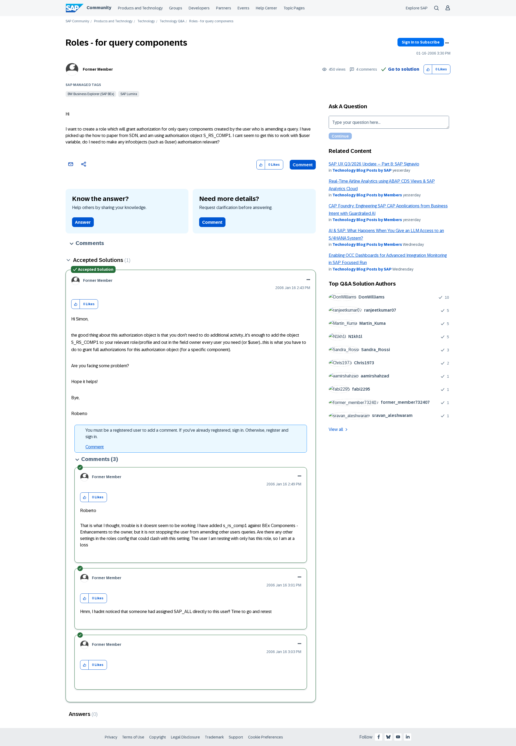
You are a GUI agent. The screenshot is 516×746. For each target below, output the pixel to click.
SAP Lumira (128, 94)
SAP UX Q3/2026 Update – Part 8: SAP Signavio (374, 164)
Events (243, 8)
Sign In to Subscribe (421, 42)
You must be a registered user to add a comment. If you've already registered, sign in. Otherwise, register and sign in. (186, 433)
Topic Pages (294, 8)
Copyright (157, 737)
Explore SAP (417, 8)
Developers (199, 8)
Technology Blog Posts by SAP (362, 170)
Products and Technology (140, 8)
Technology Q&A (172, 21)
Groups (175, 8)
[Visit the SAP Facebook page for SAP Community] (379, 737)
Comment (303, 165)
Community (99, 7)
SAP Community (77, 21)
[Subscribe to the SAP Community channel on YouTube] (398, 737)
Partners (223, 8)
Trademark (214, 737)
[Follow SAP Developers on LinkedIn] (408, 737)
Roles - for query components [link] (211, 21)
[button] (428, 69)
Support (236, 737)
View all (336, 429)
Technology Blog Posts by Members (367, 195)
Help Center (266, 8)
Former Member (98, 69)
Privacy (111, 737)
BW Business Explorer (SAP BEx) (91, 94)
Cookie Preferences (265, 737)
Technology (146, 21)
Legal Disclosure (185, 737)
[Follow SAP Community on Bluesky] (388, 737)
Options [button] (447, 43)
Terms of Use (133, 737)
